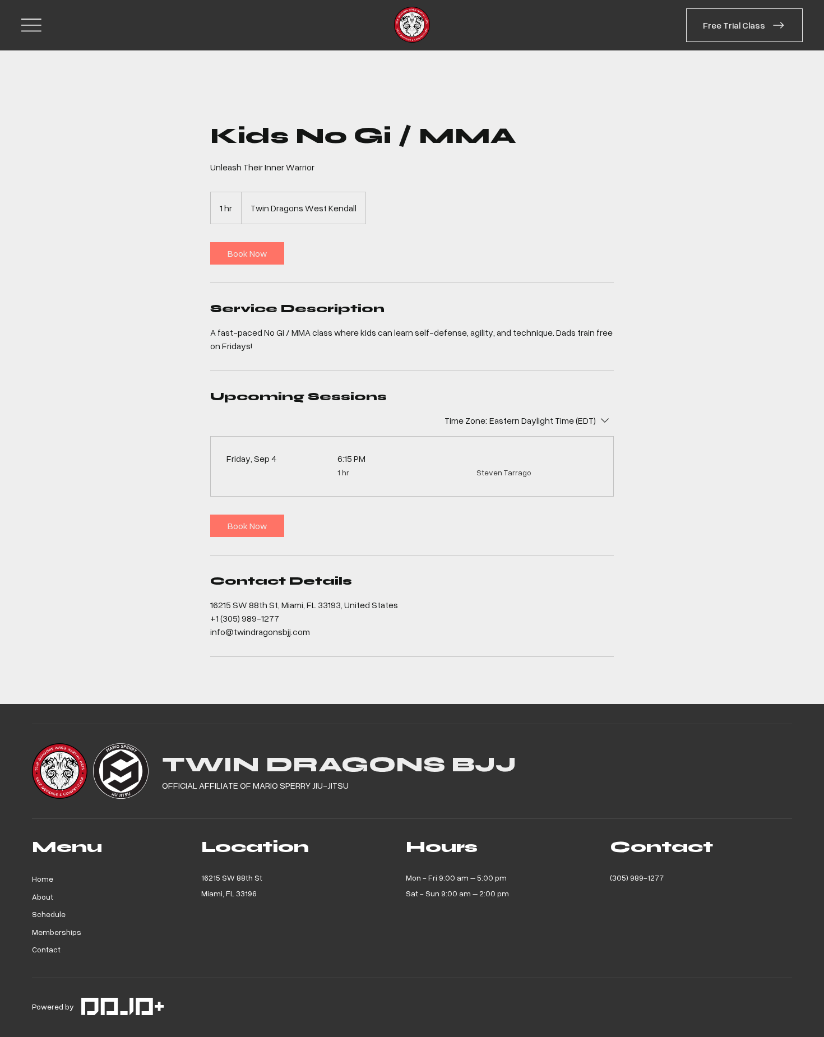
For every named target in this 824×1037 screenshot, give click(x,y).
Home (42, 878)
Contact (46, 949)
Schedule (49, 914)
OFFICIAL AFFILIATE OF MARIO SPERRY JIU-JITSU (255, 785)
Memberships (56, 932)
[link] (247, 253)
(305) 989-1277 (637, 877)
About (42, 896)
